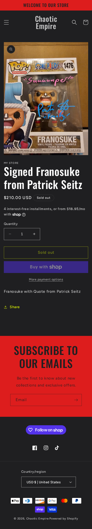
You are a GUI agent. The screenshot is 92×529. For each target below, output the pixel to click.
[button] (6, 22)
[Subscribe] (76, 400)
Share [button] (15, 307)
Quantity (11, 224)
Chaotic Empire (37, 518)
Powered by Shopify (63, 518)
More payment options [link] (46, 279)
